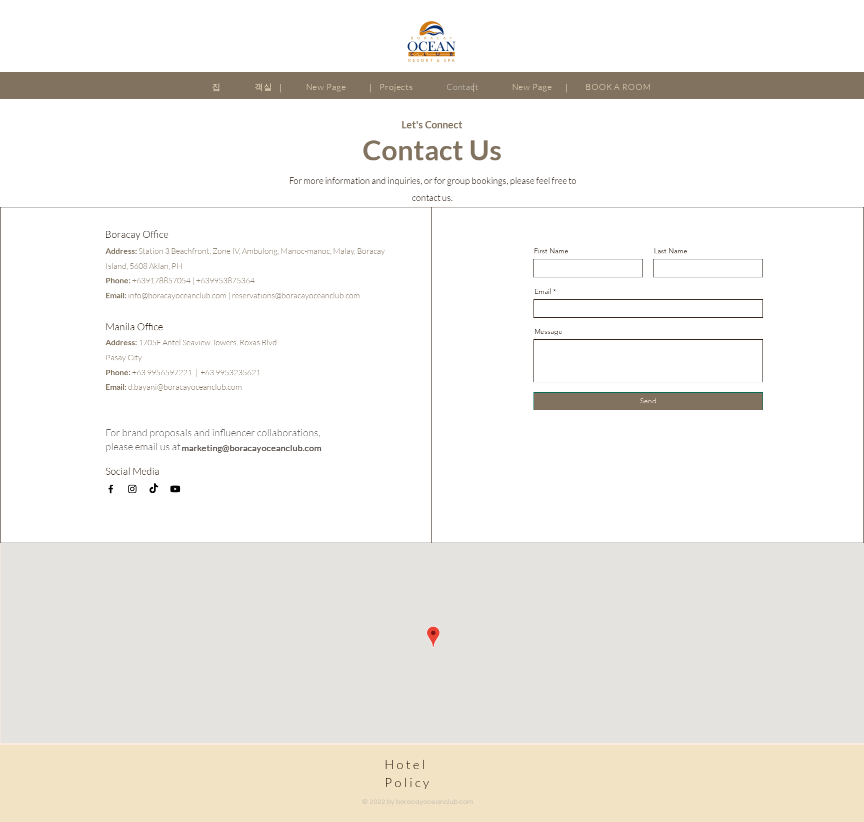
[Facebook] (110, 489)
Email (542, 291)
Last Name (671, 250)
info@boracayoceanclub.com (177, 295)
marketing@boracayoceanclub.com (252, 447)
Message (548, 331)
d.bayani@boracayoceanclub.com (185, 387)
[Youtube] (175, 489)
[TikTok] (154, 489)
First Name (551, 250)
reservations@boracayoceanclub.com (296, 295)
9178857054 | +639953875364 (200, 280)
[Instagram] (132, 489)
